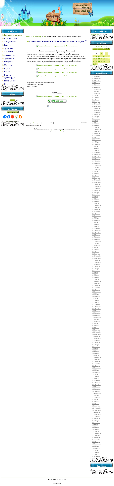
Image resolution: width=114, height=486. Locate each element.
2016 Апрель (96, 195)
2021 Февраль (96, 317)
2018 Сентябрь (96, 256)
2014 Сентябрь (96, 154)
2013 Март (95, 116)
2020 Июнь (95, 300)
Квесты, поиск (37, 123)
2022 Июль (95, 353)
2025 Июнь (95, 427)
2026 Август (96, 456)
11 (99, 56)
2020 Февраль (96, 292)
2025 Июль (95, 429)
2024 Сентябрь (96, 408)
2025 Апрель (96, 423)
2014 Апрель (96, 144)
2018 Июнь (95, 250)
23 (94, 61)
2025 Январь (96, 416)
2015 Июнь (95, 173)
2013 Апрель (96, 119)
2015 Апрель (96, 169)
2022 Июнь (95, 351)
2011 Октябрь (96, 81)
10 (96, 56)
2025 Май (95, 425)
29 (109, 61)
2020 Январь (96, 290)
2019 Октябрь (96, 283)
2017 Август (96, 228)
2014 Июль (95, 150)
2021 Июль (95, 328)
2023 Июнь (95, 376)
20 (104, 59)
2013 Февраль (96, 114)
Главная (28, 36)
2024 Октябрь (96, 410)
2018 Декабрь (96, 262)
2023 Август (96, 380)
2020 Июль (95, 302)
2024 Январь (96, 391)
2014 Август (96, 152)
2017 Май (95, 222)
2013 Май (95, 121)
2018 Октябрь (96, 258)
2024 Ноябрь (96, 412)
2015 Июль (95, 176)
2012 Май (95, 95)
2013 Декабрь (96, 135)
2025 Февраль (96, 418)
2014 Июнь (95, 148)
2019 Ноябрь (96, 285)
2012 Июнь (95, 97)
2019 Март (95, 269)
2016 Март (95, 192)
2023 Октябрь (96, 385)
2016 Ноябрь (96, 209)
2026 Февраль (96, 444)
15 (109, 56)
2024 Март (95, 395)
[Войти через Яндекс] (12, 116)
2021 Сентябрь (96, 332)
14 (106, 56)
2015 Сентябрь (96, 180)
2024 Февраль (96, 393)
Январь (39, 36)
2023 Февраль (96, 368)
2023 (34, 36)
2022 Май (95, 349)
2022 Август (96, 355)
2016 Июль (95, 201)
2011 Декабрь (96, 85)
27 (104, 61)
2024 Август (96, 406)
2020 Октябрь (96, 309)
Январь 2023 (101, 46)
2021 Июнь (95, 326)
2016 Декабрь (96, 211)
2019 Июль (95, 277)
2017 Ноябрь (96, 235)
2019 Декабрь (96, 288)
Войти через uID (12, 112)
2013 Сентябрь (96, 129)
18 (99, 59)
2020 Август (96, 304)
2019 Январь (96, 264)
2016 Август (96, 203)
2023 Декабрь (96, 389)
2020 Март (95, 294)
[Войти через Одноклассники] (20, 116)
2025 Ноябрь (96, 437)
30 (94, 64)
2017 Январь (96, 214)
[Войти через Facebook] (8, 116)
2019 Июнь (95, 275)
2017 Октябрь (96, 233)
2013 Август (96, 127)
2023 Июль (95, 378)
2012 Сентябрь (96, 104)
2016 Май (95, 197)
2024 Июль (95, 404)
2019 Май (95, 273)
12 (101, 56)
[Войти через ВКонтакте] (5, 116)
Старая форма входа (12, 121)
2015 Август (96, 178)
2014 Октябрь (96, 157)
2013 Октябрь (96, 131)
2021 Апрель (96, 321)
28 (106, 61)
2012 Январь (96, 87)
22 (44, 36)
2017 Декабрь (96, 237)
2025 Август (96, 431)
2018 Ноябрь (96, 260)
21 (106, 59)
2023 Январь (96, 366)
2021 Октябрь (96, 334)
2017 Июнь (95, 224)
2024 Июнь (95, 402)
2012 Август (96, 102)
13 (104, 56)
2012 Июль (95, 100)
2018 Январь (96, 239)
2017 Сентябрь (96, 230)
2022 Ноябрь (96, 361)
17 (96, 59)
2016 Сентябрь (96, 205)
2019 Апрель (96, 271)
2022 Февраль (96, 342)
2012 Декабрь (96, 110)
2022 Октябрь (96, 359)
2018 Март (95, 243)
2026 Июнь (95, 452)
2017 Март (95, 218)
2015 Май (95, 171)
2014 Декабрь (96, 161)
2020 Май (95, 298)
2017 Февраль (96, 216)
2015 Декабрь (96, 186)
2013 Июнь (95, 123)
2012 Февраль (96, 89)
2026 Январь (96, 442)
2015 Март (95, 167)
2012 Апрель (96, 93)
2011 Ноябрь (96, 83)
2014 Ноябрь (96, 159)
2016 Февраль (96, 190)
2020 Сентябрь (96, 307)
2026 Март (95, 446)
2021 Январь (96, 315)
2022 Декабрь (96, 364)
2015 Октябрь (96, 182)
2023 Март (95, 370)
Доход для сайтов (95, 34)
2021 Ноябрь (96, 336)
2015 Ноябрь (96, 184)
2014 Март (95, 142)
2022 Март (95, 345)
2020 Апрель (96, 296)
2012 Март (95, 91)
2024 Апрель (96, 397)
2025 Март (95, 421)
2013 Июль (95, 125)
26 (101, 61)
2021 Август (96, 330)
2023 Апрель (96, 372)
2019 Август (96, 279)
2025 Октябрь (96, 435)
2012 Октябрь (96, 106)
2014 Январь (96, 138)
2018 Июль (95, 252)
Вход (61, 131)
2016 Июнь (95, 199)
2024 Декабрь (96, 414)
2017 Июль (95, 226)
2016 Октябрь (96, 207)
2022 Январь (96, 340)
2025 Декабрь (96, 440)
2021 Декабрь (96, 338)
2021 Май (95, 323)
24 (96, 61)
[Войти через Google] (16, 117)
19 (101, 59)
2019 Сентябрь (96, 281)
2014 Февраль (96, 140)
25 (99, 61)
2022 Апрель (96, 347)
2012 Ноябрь (96, 108)
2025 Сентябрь (96, 433)
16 (94, 59)
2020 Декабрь (96, 313)
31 (96, 64)
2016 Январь (96, 188)
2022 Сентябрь (96, 357)
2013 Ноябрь (96, 133)
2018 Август (96, 254)
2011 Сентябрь (96, 78)
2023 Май (95, 374)
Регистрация (55, 131)
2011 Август (96, 76)
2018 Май (95, 247)
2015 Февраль (96, 165)
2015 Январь (96, 163)
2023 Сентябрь (96, 383)
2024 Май (95, 399)
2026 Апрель (96, 448)
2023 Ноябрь (96, 387)
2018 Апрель (96, 245)
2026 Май (95, 450)
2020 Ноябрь (96, 311)
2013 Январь (96, 112)
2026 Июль (95, 454)
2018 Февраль (96, 241)
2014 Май (95, 146)
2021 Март (95, 319)
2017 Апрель (96, 220)
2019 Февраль (96, 266)
